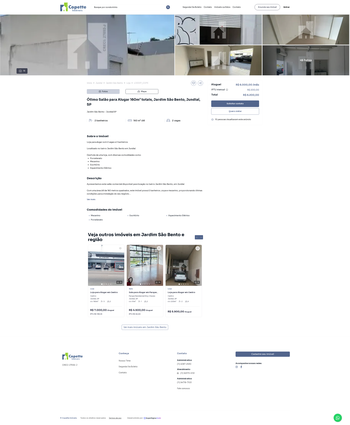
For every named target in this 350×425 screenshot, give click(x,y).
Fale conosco (183, 388)
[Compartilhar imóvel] (200, 83)
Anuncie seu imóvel (267, 7)
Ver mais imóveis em (144, 327)
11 (24, 70)
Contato (208, 7)
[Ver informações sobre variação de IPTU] (227, 90)
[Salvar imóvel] (193, 83)
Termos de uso (115, 418)
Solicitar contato (235, 103)
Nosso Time (125, 360)
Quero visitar (235, 111)
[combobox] (131, 7)
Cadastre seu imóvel (262, 354)
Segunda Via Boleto (192, 7)
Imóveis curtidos (222, 7)
